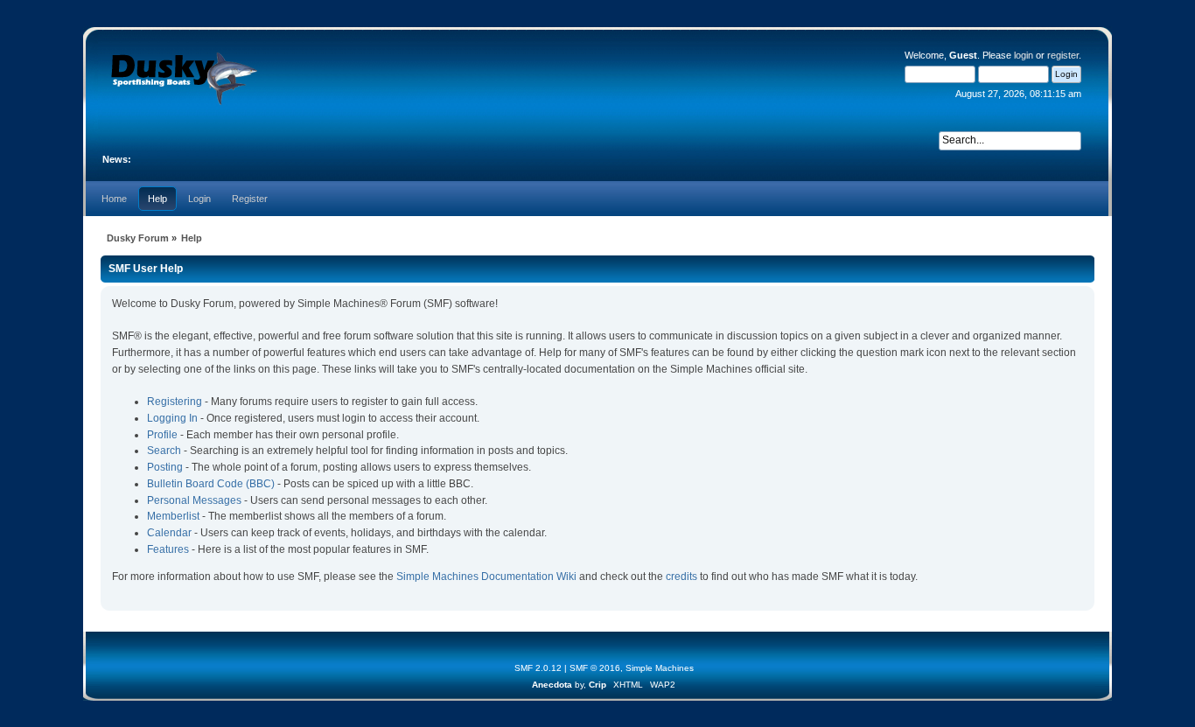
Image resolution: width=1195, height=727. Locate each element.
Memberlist (173, 516)
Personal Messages (194, 500)
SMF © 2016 (595, 668)
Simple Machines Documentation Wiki (486, 576)
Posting (165, 467)
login (1023, 55)
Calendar (169, 533)
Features (168, 549)
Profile (162, 435)
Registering (174, 401)
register (1063, 55)
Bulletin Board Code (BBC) (211, 484)
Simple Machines (659, 668)
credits (681, 576)
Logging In (172, 418)
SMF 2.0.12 (538, 668)
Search (164, 450)
